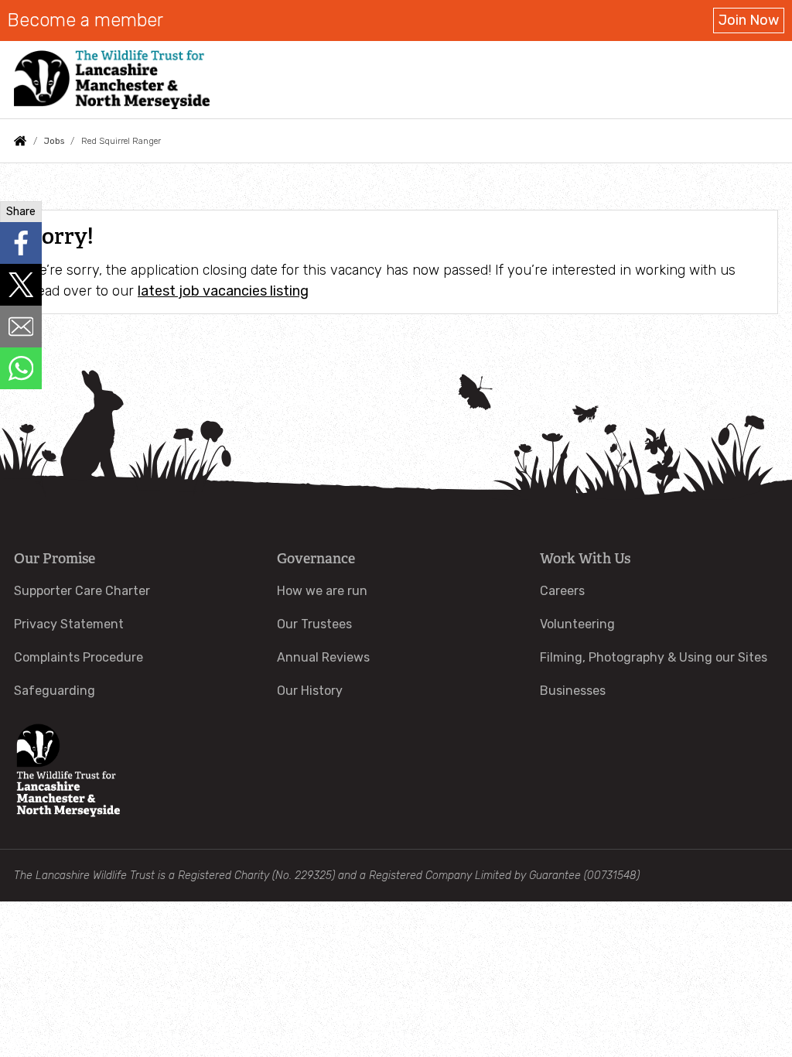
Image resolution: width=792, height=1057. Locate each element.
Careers (562, 590)
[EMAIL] (21, 326)
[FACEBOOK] (21, 243)
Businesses (573, 690)
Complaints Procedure (78, 657)
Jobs (54, 140)
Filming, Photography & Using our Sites (653, 657)
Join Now (749, 20)
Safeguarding (54, 690)
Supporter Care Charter (82, 590)
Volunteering (577, 624)
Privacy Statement (69, 624)
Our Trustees (314, 624)
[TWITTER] (21, 285)
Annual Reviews (323, 657)
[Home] (112, 79)
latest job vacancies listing (223, 290)
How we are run (322, 590)
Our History (310, 690)
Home (20, 141)
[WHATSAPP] (21, 368)
